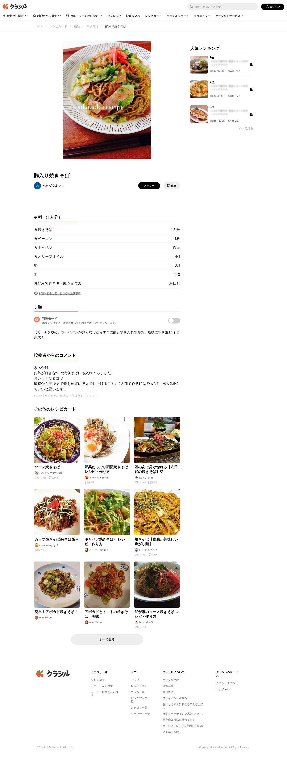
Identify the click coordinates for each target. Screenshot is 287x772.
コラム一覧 (138, 692)
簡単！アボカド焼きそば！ (56, 612)
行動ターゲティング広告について (183, 713)
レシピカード (153, 15)
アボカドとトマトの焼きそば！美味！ (106, 614)
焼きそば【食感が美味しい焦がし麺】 (156, 541)
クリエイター (202, 15)
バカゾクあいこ (54, 185)
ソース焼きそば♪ (48, 467)
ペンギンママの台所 (51, 473)
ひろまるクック (148, 549)
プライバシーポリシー (176, 698)
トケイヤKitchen (99, 477)
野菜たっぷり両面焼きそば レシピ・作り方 (106, 469)
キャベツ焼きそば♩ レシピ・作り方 (105, 541)
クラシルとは (171, 679)
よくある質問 (171, 732)
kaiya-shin (146, 477)
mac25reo (45, 617)
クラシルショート (178, 15)
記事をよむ (133, 15)
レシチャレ (223, 689)
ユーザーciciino (98, 549)
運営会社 (168, 686)
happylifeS (146, 622)
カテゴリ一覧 (139, 707)
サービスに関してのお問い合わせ (183, 725)
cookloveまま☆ (49, 545)
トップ (135, 679)
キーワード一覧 (140, 713)
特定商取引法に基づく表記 (179, 719)
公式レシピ (114, 15)
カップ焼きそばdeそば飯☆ (57, 539)
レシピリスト (139, 686)
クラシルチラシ (225, 683)
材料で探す (98, 679)
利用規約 (168, 692)
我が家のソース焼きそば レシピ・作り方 (157, 614)
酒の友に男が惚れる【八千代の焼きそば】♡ (156, 469)
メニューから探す (102, 686)
